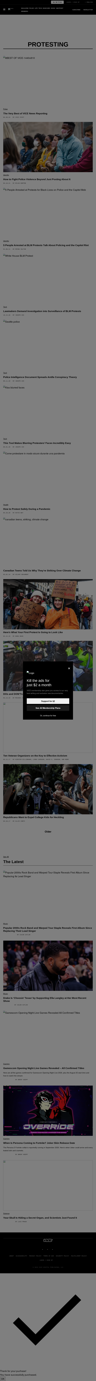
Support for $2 (48, 701)
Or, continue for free (48, 715)
